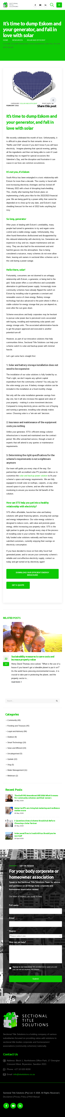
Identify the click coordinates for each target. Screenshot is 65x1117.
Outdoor (10, 737)
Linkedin (20, 1106)
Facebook (6, 1106)
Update (10, 759)
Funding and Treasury (16, 726)
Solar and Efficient (28, 103)
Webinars (11, 776)
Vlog (9, 765)
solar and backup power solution (33, 476)
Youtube (13, 1106)
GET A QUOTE (18, 585)
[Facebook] (35, 5)
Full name (14, 905)
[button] (52, 5)
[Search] (57, 701)
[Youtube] (40, 5)
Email (12, 918)
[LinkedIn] (45, 5)
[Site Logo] (10, 5)
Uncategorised (13, 754)
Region (13, 931)
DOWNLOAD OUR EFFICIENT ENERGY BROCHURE (32, 573)
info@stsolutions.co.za (24, 1074)
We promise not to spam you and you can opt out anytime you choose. (35, 968)
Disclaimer (7, 1097)
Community (12, 720)
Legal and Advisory (15, 731)
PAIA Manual (34, 1097)
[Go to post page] (32, 637)
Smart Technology (14, 742)
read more (16, 682)
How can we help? (18, 942)
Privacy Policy (20, 1097)
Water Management (15, 770)
